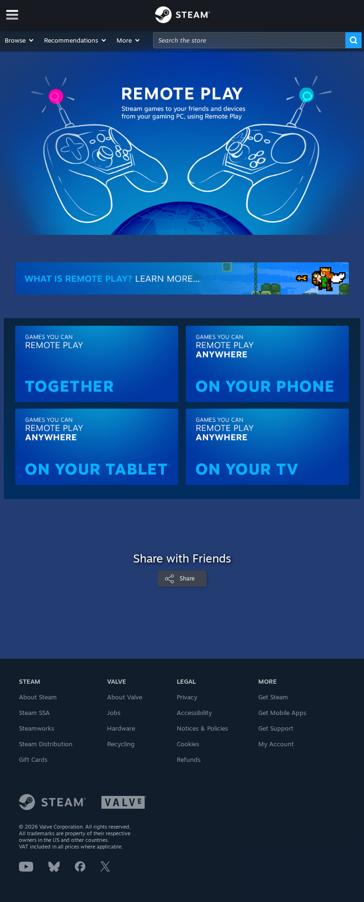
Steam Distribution (46, 744)
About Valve (124, 697)
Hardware (121, 728)
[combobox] (249, 40)
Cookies (188, 744)
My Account (276, 744)
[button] (19, 40)
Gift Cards (33, 759)
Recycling (121, 744)
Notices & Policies (202, 728)
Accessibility (194, 712)
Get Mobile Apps (282, 712)
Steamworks (36, 728)
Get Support (275, 728)
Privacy (187, 697)
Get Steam (273, 697)
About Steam (38, 697)
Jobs (113, 712)
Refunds (188, 759)
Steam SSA (34, 712)
